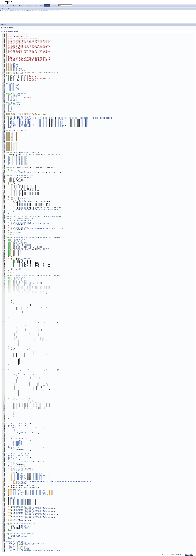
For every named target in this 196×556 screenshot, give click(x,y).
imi (9, 164)
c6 (11, 109)
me (20, 154)
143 (3, 175)
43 (3, 75)
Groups (53, 10)
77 (3, 109)
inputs (10, 547)
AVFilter (8, 541)
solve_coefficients (18, 167)
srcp (22, 248)
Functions (21, 10)
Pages (56, 10)
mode (12, 98)
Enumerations (37, 10)
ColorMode (11, 83)
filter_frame (16, 453)
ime (9, 160)
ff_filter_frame (17, 520)
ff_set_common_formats (18, 450)
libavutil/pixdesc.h (18, 69)
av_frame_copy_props (14, 466)
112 (3, 144)
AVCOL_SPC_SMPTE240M (19, 475)
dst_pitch (17, 245)
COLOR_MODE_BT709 (13, 85)
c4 (11, 107)
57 (3, 89)
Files (18, 10)
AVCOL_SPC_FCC (18, 474)
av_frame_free (15, 463)
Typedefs (31, 10)
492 (3, 523)
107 (3, 139)
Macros (49, 10)
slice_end (17, 247)
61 (3, 93)
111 (3, 143)
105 (3, 137)
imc (9, 158)
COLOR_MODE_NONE (12, 84)
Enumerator (44, 10)
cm (29, 167)
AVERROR (17, 224)
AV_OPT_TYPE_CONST (43, 119)
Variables (26, 10)
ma (16, 154)
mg (46, 154)
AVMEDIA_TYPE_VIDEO (25, 526)
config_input (16, 423)
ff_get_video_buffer (18, 461)
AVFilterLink (24, 423)
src (18, 104)
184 (3, 216)
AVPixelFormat (23, 440)
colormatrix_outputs (27, 533)
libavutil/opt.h (16, 68)
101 (3, 133)
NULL (10, 127)
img (9, 162)
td (19, 239)
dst (15, 103)
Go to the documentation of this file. (10, 31)
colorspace (30, 469)
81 (3, 113)
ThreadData (18, 102)
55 (3, 87)
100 (3, 132)
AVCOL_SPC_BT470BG (19, 476)
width (15, 243)
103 (3, 135)
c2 (11, 105)
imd (9, 159)
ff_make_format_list (32, 447)
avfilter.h (15, 64)
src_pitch (17, 244)
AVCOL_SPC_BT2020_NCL (20, 478)
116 (3, 148)
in (38, 453)
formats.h (14, 65)
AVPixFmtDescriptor (17, 427)
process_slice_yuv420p (18, 370)
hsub (12, 99)
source (12, 97)
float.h (14, 63)
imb (9, 157)
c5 (11, 108)
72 (3, 104)
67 (3, 99)
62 (3, 94)
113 (3, 145)
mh (29, 154)
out (15, 458)
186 (3, 218)
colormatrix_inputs (26, 523)
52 (3, 84)
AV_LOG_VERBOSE (20, 432)
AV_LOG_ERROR (26, 209)
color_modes (25, 216)
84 (3, 116)
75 (3, 107)
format (50, 427)
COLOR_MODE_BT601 (13, 87)
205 (3, 237)
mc (49, 154)
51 (3, 83)
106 (3, 138)
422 (3, 453)
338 (3, 370)
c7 (11, 110)
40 (3, 72)
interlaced (14, 96)
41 (3, 73)
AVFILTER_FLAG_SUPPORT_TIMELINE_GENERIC (30, 550)
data (29, 248)
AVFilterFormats (12, 447)
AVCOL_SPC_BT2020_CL (19, 479)
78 (3, 110)
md (37, 154)
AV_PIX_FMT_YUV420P (16, 443)
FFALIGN (22, 375)
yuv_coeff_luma (22, 75)
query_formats (16, 438)
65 (3, 97)
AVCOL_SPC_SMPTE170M (19, 477)
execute (22, 507)
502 (3, 533)
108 (3, 140)
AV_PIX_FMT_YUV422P (16, 442)
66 (3, 98)
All (0, 10)
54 (3, 86)
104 (3, 136)
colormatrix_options (25, 116)
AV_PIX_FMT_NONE (15, 445)
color (22, 177)
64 (3, 96)
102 (3, 134)
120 (3, 152)
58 (3, 90)
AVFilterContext (28, 175)
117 (3, 149)
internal (16, 507)
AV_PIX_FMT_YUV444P (16, 441)
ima (9, 156)
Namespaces (13, 10)
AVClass (14, 94)
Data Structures (6, 10)
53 (3, 85)
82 (3, 114)
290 (3, 322)
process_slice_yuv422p (18, 322)
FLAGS (96, 117)
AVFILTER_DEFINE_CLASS (12, 130)
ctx (35, 175)
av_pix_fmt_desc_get (36, 427)
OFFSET (35, 117)
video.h (14, 67)
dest (17, 97)
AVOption (16, 116)
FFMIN (26, 508)
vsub (15, 99)
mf (26, 154)
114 (3, 146)
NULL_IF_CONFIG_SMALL (25, 543)
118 (3, 150)
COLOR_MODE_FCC (12, 86)
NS (34, 203)
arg (44, 237)
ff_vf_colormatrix (16, 541)
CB (22, 263)
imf (9, 161)
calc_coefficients (18, 175)
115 (3, 147)
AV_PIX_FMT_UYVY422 (16, 444)
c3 (11, 106)
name (12, 525)
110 (3, 142)
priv (29, 177)
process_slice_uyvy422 (18, 237)
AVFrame (10, 103)
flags (10, 550)
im (24, 152)
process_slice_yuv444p (18, 275)
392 (3, 423)
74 (3, 106)
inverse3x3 (16, 152)
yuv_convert (14, 95)
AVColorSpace (17, 469)
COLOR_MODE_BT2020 (13, 89)
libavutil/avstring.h (18, 70)
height (16, 242)
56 (3, 88)
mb (33, 154)
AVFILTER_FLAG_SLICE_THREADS (52, 550)
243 (3, 275)
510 (3, 541)
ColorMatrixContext (20, 93)
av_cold (12, 218)
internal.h (15, 66)
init (18, 218)
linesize (27, 244)
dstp (18, 249)
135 (3, 167)
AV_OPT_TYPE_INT (47, 117)
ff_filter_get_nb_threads (43, 508)
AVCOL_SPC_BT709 (18, 473)
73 (3, 105)
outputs (28, 457)
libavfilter (3, 24)
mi (23, 154)
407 (3, 438)
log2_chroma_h (27, 430)
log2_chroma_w (27, 429)
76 (3, 108)
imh (9, 163)
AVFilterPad (17, 523)
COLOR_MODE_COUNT (13, 90)
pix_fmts (30, 440)
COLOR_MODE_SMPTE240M (14, 88)
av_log (17, 209)
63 (3, 95)
